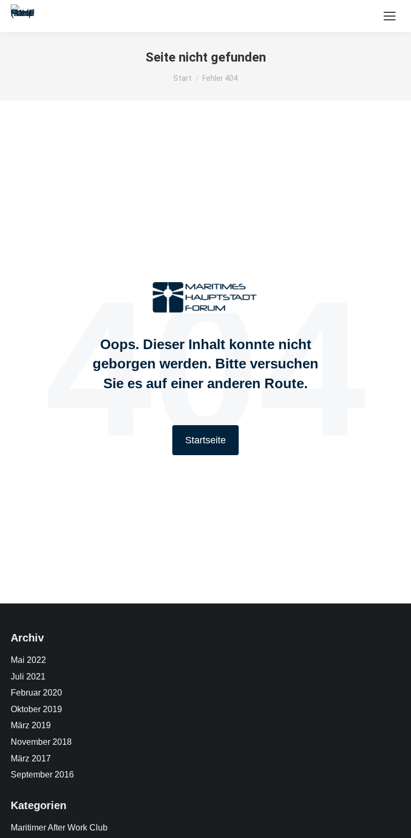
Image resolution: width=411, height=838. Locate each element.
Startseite (205, 440)
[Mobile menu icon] (389, 16)
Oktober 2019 (36, 709)
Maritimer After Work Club (59, 827)
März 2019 (31, 725)
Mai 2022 (28, 660)
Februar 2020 (36, 692)
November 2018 (41, 741)
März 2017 (31, 758)
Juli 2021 (28, 676)
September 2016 (42, 774)
